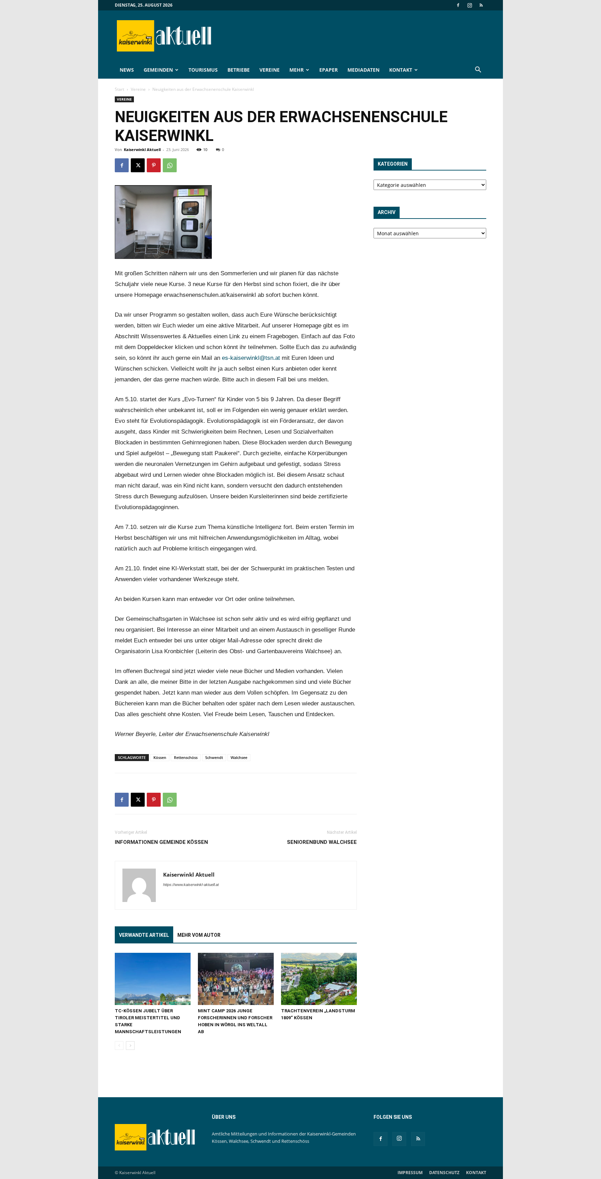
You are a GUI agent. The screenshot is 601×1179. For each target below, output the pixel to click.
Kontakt (400, 69)
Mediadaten (363, 69)
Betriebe (238, 69)
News (127, 69)
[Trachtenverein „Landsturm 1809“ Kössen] (319, 979)
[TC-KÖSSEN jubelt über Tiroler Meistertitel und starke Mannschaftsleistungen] (153, 979)
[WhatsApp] (170, 165)
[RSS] (481, 5)
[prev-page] (119, 1045)
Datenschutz (444, 1173)
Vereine (269, 69)
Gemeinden (158, 69)
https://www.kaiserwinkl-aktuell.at (191, 885)
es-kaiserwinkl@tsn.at (251, 358)
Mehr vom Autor (199, 935)
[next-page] (130, 1045)
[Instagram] (469, 5)
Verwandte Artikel (144, 935)
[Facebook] (458, 5)
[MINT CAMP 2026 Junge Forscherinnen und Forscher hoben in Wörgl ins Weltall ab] (236, 979)
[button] (478, 70)
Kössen (159, 757)
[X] (138, 165)
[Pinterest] (154, 165)
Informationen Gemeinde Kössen (161, 842)
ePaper (328, 69)
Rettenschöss (186, 757)
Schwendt (214, 757)
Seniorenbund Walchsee (322, 842)
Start (119, 89)
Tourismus (203, 69)
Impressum (410, 1173)
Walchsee (239, 757)
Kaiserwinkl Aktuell (142, 149)
